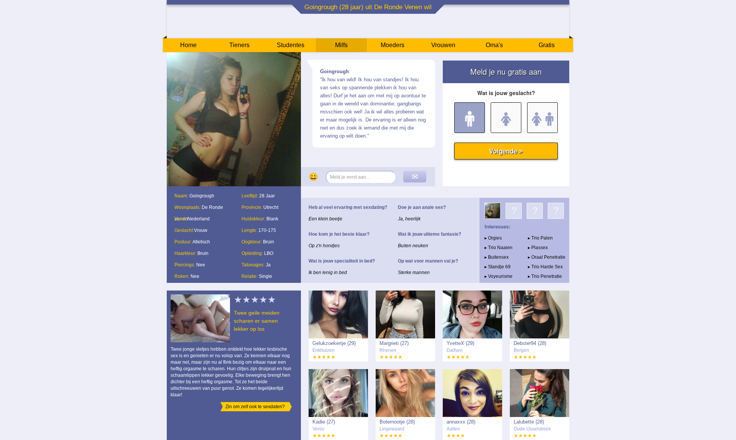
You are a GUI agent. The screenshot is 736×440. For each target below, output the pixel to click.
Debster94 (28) (530, 343)
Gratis (547, 45)
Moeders (392, 45)
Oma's (494, 45)
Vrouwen (443, 45)
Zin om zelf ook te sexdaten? (255, 406)
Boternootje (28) (397, 422)
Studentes (290, 45)
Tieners (239, 45)
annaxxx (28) (461, 422)
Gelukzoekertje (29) (334, 343)
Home (188, 45)
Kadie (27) (323, 422)
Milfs (341, 45)
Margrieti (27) (394, 343)
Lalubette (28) (529, 422)
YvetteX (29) (460, 343)
